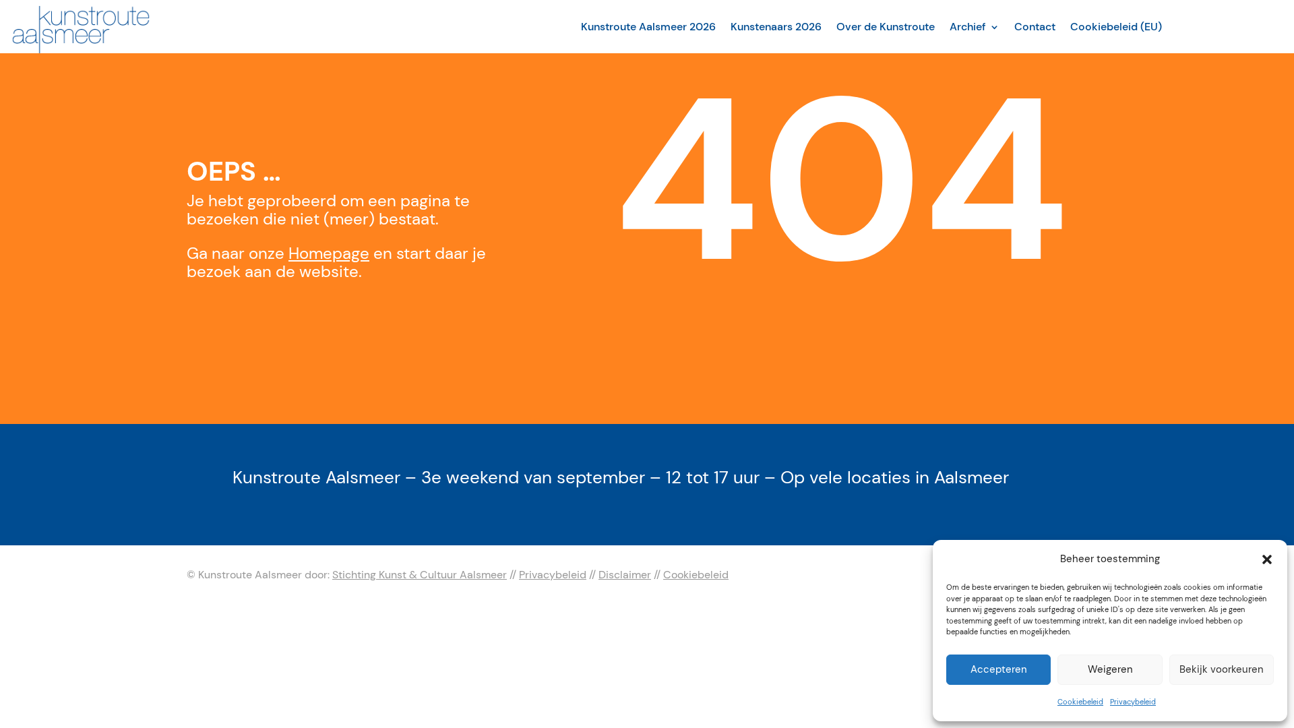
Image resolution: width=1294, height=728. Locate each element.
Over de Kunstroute (885, 27)
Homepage (328, 253)
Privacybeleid (1133, 701)
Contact (1034, 27)
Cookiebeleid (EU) (1116, 27)
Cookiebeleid (1080, 701)
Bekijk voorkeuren (1221, 669)
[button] (1267, 559)
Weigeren (1110, 669)
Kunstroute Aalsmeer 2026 (648, 27)
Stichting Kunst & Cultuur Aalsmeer (419, 575)
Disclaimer (624, 575)
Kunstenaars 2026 (776, 27)
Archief (968, 27)
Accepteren (998, 669)
